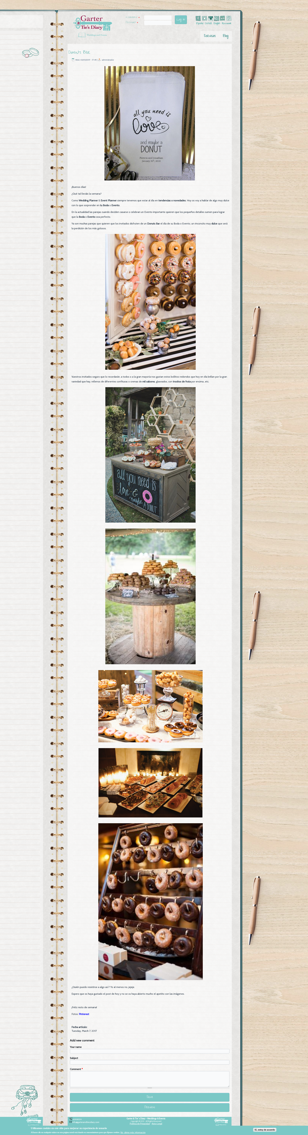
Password (132, 23)
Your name (76, 1046)
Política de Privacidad (140, 1123)
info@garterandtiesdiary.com (85, 1122)
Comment (76, 1069)
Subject (74, 1058)
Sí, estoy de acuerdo (265, 1130)
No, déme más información (132, 1132)
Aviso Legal (157, 1123)
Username (133, 17)
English (217, 24)
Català (208, 24)
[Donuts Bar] (149, 180)
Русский (226, 24)
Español (199, 24)
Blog (225, 36)
